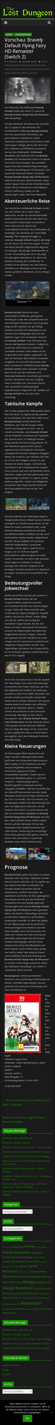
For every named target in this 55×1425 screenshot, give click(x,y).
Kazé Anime (18, 1276)
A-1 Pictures (6, 1247)
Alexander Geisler (29, 61)
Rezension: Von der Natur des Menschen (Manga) (26, 1156)
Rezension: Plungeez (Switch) (16, 1142)
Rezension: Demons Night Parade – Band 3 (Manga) (24, 1120)
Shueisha (19, 1308)
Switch (13, 1312)
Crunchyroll (32, 1261)
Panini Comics (40, 1293)
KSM (5, 1282)
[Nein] (51, 1412)
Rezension (31, 1303)
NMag (5, 1369)
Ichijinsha (22, 1272)
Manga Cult (43, 1282)
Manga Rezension (17, 1287)
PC (20, 1298)
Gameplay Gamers (11, 1365)
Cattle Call (9, 69)
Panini (25, 1293)
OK (27, 1418)
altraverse (18, 1247)
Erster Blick (14, 1266)
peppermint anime (30, 1298)
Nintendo (46, 1288)
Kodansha (46, 1276)
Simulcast (28, 1309)
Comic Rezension (13, 1261)
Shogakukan (7, 1309)
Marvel (37, 1288)
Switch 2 (25, 73)
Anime (29, 1246)
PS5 (19, 1304)
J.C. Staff (30, 1271)
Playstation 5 (45, 1298)
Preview (40, 69)
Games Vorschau (28, 69)
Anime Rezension (16, 1252)
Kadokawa (40, 1271)
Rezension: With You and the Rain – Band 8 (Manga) (27, 1147)
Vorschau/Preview (23, 34)
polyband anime (9, 1304)
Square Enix (16, 73)
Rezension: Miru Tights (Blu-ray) (17, 1138)
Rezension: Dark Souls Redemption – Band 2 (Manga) (27, 1102)
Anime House (40, 1247)
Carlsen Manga (23, 1257)
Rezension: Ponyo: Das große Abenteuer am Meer (26, 1151)
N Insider (6, 1374)
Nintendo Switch (11, 1293)
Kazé (5, 1276)
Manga (29, 1281)
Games (9, 34)
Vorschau (33, 73)
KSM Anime (15, 1282)
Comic (36, 1257)
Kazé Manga (33, 1276)
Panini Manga (10, 1297)
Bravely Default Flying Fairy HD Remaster (28, 65)
